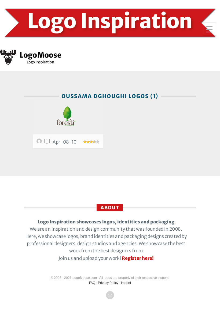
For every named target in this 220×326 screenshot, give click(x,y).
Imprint (126, 283)
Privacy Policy (108, 283)
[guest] (40, 142)
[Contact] (110, 295)
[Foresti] (68, 117)
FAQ (92, 283)
